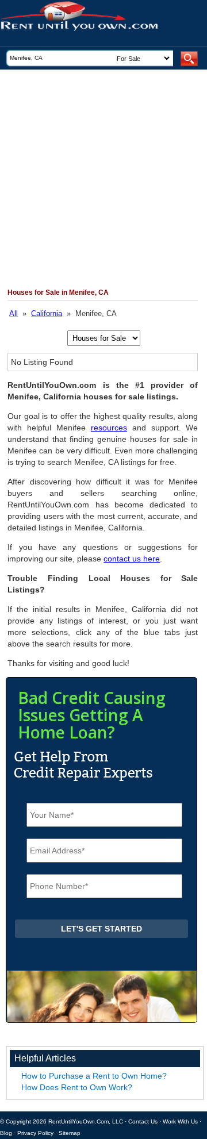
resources (109, 427)
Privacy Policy (35, 1133)
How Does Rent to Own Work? (76, 1087)
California (46, 313)
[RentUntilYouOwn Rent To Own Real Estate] (99, 23)
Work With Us (180, 1121)
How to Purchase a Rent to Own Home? (94, 1075)
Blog (6, 1133)
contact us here (131, 558)
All (13, 313)
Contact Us (143, 1121)
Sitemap (69, 1133)
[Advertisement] (103, 178)
